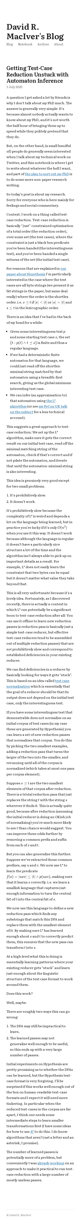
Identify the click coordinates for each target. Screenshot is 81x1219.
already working (50, 1162)
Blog (9, 44)
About (58, 44)
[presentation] (27, 302)
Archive (43, 44)
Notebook (25, 44)
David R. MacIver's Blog (35, 31)
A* (32, 1131)
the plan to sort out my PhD (47, 173)
